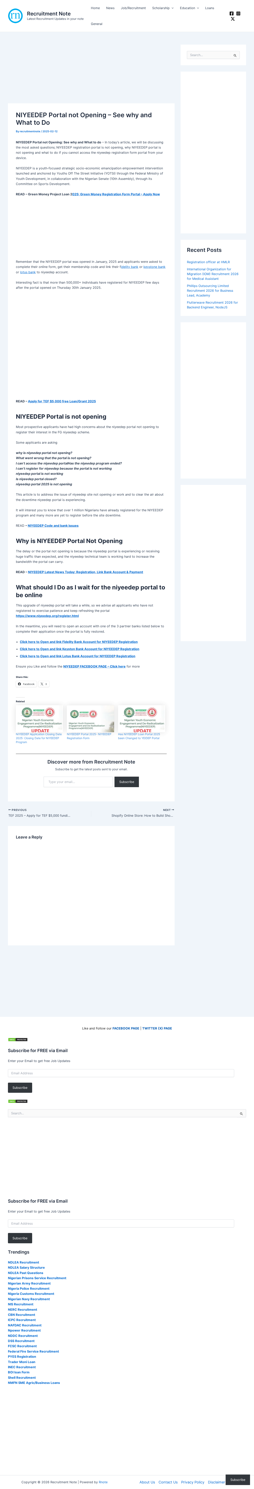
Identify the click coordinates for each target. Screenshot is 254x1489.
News (110, 8)
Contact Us (168, 1482)
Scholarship (161, 8)
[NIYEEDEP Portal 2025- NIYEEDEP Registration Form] (90, 718)
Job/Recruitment (133, 8)
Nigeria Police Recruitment (28, 1288)
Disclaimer (216, 1482)
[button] (172, 8)
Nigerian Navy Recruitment (29, 1299)
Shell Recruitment (22, 1378)
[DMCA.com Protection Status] (18, 1039)
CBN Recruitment (21, 1315)
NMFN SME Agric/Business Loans (34, 1383)
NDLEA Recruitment (23, 1262)
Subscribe (126, 782)
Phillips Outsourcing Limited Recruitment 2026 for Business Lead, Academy (210, 290)
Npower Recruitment (24, 1330)
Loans (209, 8)
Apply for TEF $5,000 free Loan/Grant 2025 (62, 401)
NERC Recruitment (22, 1310)
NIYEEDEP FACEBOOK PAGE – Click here (94, 666)
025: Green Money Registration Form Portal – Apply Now (116, 194)
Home (95, 8)
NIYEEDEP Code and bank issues (53, 526)
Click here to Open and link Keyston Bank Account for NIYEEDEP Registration (79, 649)
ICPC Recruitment (22, 1320)
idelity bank (129, 267)
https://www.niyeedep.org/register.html (47, 616)
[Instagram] (238, 13)
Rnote (103, 1482)
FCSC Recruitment (22, 1346)
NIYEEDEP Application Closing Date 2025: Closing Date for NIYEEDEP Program (39, 738)
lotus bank (28, 272)
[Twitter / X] (233, 19)
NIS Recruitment (20, 1304)
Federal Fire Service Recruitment (33, 1351)
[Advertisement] (91, 74)
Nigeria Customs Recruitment (31, 1294)
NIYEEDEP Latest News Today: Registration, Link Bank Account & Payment (85, 572)
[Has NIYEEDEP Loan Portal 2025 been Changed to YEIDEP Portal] (141, 718)
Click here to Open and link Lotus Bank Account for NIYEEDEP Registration (77, 656)
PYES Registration (22, 1357)
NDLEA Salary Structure (26, 1267)
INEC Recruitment (22, 1367)
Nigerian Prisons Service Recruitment (37, 1278)
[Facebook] (231, 13)
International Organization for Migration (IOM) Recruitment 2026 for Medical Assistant (213, 274)
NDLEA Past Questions (25, 1273)
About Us (147, 1482)
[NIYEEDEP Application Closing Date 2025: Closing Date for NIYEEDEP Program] (39, 718)
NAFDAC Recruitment (24, 1325)
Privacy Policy (192, 1482)
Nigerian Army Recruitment (29, 1283)
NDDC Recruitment (23, 1336)
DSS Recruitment (21, 1341)
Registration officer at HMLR (208, 262)
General (96, 24)
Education (187, 8)
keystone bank (154, 267)
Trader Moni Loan (21, 1362)
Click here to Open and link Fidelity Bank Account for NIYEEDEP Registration (79, 642)
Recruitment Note (49, 14)
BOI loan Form (19, 1372)
